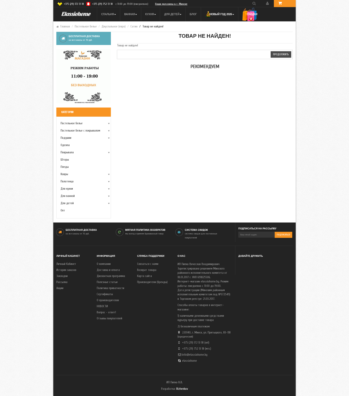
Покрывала (67, 152)
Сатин (134, 26)
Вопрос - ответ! (106, 312)
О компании (104, 264)
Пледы (65, 167)
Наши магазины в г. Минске (171, 4)
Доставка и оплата (108, 270)
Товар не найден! (152, 26)
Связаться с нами (147, 264)
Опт (63, 210)
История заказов (66, 270)
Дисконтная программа (111, 276)
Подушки (66, 138)
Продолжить (281, 54)
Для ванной (68, 196)
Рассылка (61, 282)
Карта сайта (144, 276)
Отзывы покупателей (109, 318)
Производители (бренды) (152, 282)
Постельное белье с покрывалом (80, 130)
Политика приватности (110, 288)
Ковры (64, 174)
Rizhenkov (182, 389)
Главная (65, 26)
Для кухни (67, 188)
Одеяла (65, 145)
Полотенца (67, 181)
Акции (59, 288)
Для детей (67, 203)
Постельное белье (86, 26)
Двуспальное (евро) (114, 26)
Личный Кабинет (66, 264)
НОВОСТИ (102, 306)
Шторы (65, 159)
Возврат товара (146, 270)
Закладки (62, 276)
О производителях (108, 300)
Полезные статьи (107, 282)
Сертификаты (105, 294)
